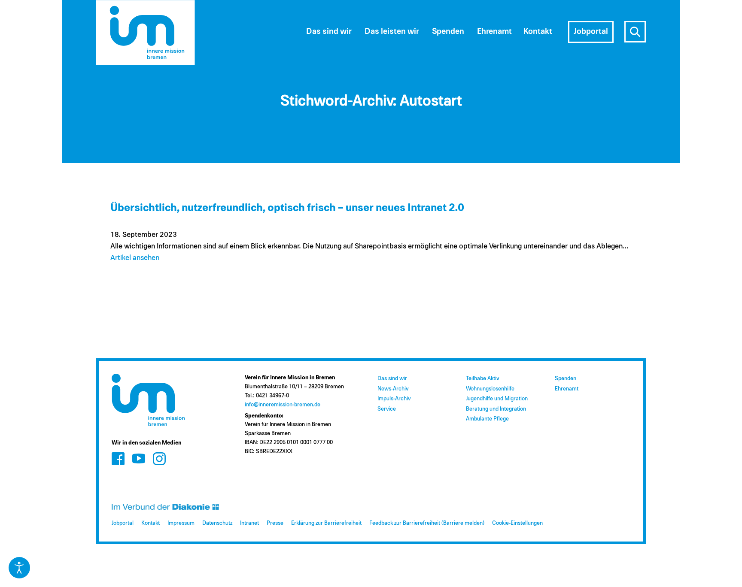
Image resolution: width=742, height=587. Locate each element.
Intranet (249, 523)
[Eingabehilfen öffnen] (19, 567)
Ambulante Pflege (487, 419)
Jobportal (123, 523)
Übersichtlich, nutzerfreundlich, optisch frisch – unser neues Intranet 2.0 (287, 208)
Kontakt (150, 523)
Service (386, 409)
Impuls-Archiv (394, 399)
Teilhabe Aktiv (482, 378)
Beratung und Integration (496, 409)
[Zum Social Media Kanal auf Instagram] (159, 458)
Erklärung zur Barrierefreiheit (326, 523)
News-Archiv (392, 389)
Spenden (565, 378)
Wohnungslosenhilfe (490, 389)
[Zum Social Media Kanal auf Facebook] (118, 458)
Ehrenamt (566, 389)
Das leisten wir (392, 31)
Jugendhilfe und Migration (497, 399)
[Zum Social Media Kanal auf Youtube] (138, 458)
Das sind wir (392, 378)
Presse (275, 523)
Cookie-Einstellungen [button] (517, 523)
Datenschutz (217, 523)
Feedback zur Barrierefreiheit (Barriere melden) (426, 523)
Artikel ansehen (134, 258)
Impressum (181, 523)
